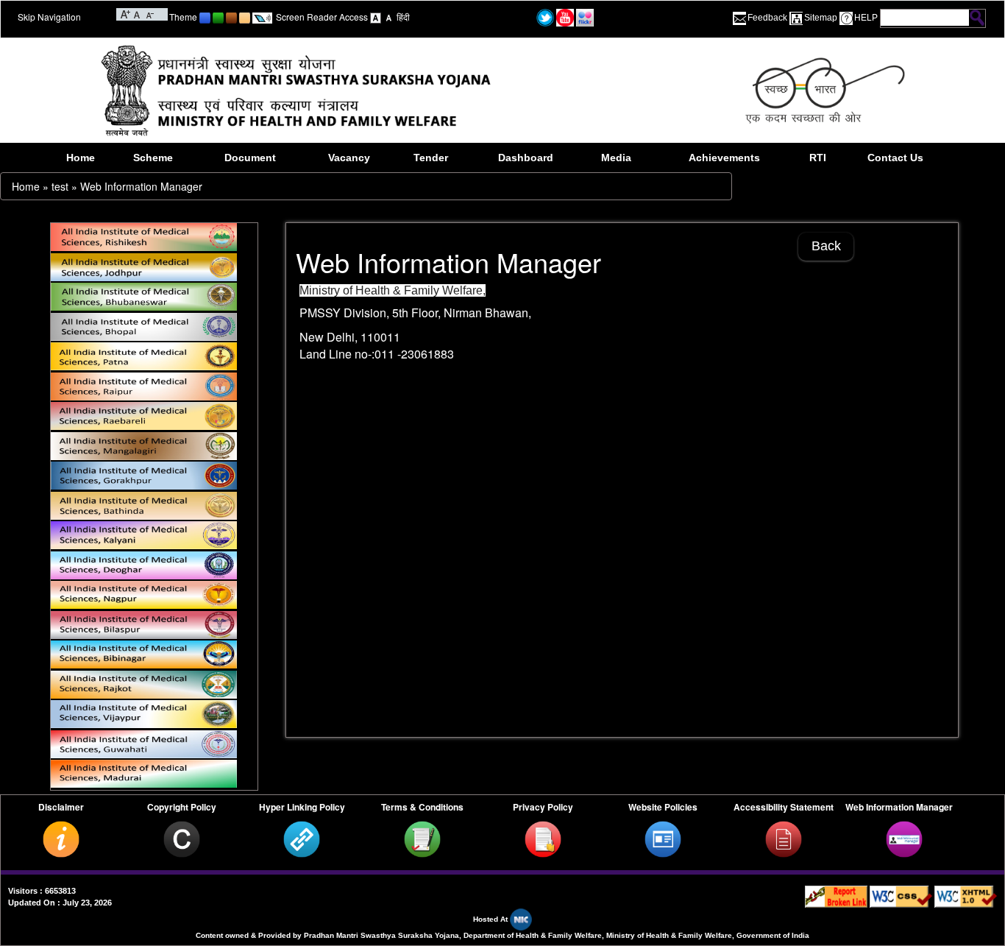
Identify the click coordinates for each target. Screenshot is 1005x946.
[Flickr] (585, 17)
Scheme (153, 157)
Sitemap (820, 18)
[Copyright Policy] (181, 838)
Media (616, 157)
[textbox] (925, 18)
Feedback (767, 18)
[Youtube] (565, 17)
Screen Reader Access (322, 16)
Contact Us (895, 157)
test (60, 186)
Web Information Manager (141, 186)
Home (80, 157)
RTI (817, 157)
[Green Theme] (218, 16)
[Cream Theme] (244, 16)
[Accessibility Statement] (783, 838)
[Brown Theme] (231, 16)
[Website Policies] (662, 838)
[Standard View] (375, 16)
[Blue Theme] (204, 16)
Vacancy (349, 157)
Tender (430, 157)
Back (826, 246)
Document (250, 157)
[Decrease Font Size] (149, 13)
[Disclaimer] (61, 838)
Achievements (724, 157)
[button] (617, 537)
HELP (866, 18)
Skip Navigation (49, 16)
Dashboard (525, 157)
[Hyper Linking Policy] (301, 838)
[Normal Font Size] (137, 13)
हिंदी (403, 16)
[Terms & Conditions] (422, 838)
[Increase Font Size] (125, 13)
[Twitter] (545, 17)
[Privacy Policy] (543, 838)
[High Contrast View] (388, 16)
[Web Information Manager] (904, 838)
